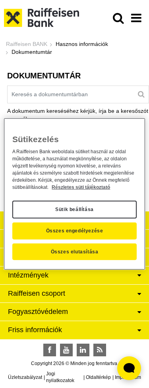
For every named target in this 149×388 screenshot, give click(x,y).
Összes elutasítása (75, 252)
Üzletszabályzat (25, 377)
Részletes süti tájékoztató (81, 187)
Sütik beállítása (74, 209)
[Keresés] (141, 94)
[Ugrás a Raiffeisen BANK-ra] (41, 17)
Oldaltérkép (98, 377)
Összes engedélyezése (74, 231)
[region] (74, 194)
